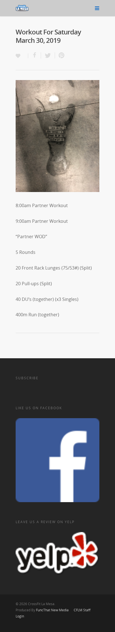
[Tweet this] (48, 55)
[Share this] (34, 55)
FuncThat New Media (52, 610)
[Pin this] (60, 55)
